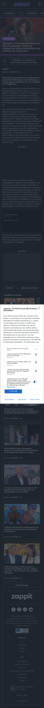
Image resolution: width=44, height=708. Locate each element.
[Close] (39, 309)
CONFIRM (13, 391)
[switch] (35, 354)
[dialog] (22, 354)
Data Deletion (9, 399)
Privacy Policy (35, 399)
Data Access (22, 399)
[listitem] (22, 349)
